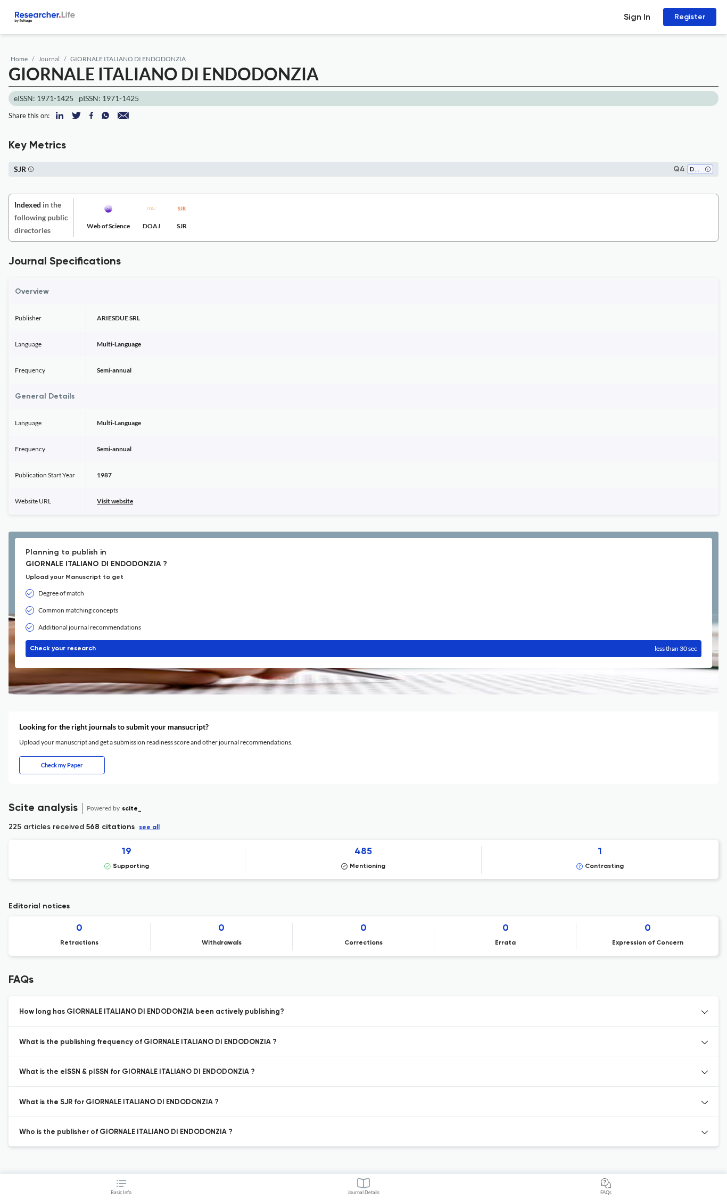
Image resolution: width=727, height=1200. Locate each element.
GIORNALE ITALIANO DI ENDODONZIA (128, 59)
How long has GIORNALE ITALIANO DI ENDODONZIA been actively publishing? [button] (151, 1011)
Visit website (115, 501)
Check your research (363, 648)
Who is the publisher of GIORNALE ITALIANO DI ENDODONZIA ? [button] (126, 1132)
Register (689, 16)
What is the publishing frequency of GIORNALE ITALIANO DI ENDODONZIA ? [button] (148, 1042)
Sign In (637, 17)
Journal (49, 59)
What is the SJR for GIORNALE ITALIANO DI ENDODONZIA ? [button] (119, 1102)
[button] (708, 170)
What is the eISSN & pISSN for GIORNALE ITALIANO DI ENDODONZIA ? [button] (137, 1072)
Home (19, 59)
